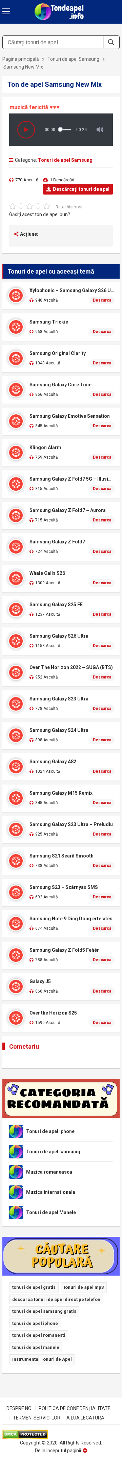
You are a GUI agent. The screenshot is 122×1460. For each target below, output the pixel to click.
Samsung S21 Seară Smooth (61, 856)
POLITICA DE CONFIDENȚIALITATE (74, 1408)
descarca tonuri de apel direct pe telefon (56, 1299)
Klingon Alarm (45, 447)
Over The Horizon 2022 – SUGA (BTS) (71, 667)
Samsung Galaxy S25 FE (56, 604)
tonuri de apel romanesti (38, 1335)
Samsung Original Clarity (57, 353)
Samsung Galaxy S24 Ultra (58, 730)
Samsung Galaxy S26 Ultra (58, 636)
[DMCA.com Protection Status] (61, 1434)
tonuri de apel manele (35, 1347)
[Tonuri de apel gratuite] (61, 11)
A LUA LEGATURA (85, 1417)
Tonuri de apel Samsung (73, 59)
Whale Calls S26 (47, 573)
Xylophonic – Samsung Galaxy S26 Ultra (72, 290)
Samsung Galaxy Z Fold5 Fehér (64, 950)
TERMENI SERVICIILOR (36, 1417)
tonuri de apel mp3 (84, 1287)
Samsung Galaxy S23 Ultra (58, 698)
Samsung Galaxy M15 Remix (61, 793)
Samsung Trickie (48, 322)
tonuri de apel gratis (34, 1287)
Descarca (102, 300)
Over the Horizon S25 (53, 1013)
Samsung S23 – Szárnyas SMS (63, 887)
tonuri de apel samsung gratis (44, 1311)
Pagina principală (20, 59)
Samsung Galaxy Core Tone (60, 384)
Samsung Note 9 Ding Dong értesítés (71, 918)
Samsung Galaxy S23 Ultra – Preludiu (71, 824)
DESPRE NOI (19, 1408)
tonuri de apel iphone (35, 1323)
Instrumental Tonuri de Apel (42, 1359)
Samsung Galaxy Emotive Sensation (69, 416)
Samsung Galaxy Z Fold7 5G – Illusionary (72, 479)
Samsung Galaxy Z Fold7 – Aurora (67, 510)
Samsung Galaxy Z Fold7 (57, 541)
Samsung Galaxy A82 (52, 761)
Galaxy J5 (40, 981)
